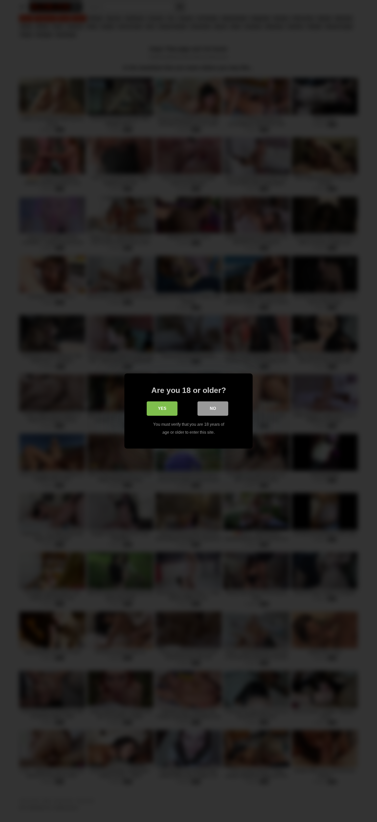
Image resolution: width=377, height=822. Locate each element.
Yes (162, 408)
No (213, 408)
